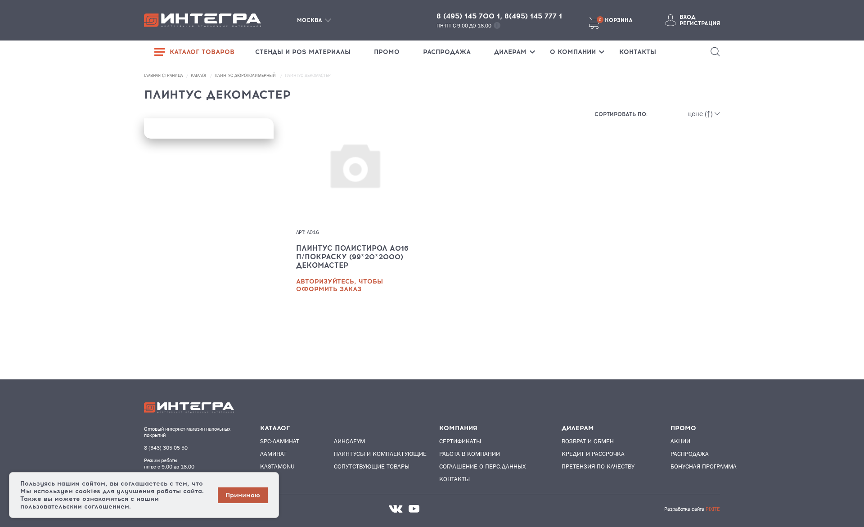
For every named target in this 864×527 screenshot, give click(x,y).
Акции (680, 441)
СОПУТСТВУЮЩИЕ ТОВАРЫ (368, 466)
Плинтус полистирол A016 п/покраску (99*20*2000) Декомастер (352, 257)
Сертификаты (460, 441)
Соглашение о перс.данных (482, 466)
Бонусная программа (703, 466)
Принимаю (242, 495)
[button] (715, 52)
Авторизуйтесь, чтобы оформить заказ (339, 285)
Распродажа (689, 453)
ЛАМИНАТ (273, 453)
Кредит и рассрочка (593, 453)
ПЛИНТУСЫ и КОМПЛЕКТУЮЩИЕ (368, 453)
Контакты (454, 478)
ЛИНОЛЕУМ (349, 441)
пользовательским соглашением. (75, 506)
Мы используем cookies (60, 491)
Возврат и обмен (588, 441)
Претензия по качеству (598, 466)
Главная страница (164, 75)
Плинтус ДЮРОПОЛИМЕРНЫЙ (246, 75)
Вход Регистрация (700, 20)
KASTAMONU (277, 466)
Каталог (199, 75)
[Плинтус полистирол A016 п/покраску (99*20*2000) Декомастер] (354, 178)
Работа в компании (469, 453)
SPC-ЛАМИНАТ (279, 441)
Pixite (713, 509)
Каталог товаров (202, 52)
